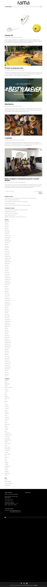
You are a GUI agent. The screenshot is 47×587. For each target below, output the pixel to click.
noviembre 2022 (8, 300)
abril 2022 (6, 312)
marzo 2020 (7, 356)
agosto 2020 (7, 347)
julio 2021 (6, 328)
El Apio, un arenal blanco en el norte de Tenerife (18, 209)
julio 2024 (6, 265)
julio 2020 (6, 349)
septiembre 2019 (8, 367)
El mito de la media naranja (10, 203)
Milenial (6, 441)
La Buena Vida (21, 139)
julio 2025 (6, 244)
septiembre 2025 (8, 240)
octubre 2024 (7, 260)
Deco (6, 399)
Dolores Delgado (9, 139)
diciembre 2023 (7, 277)
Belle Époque (7, 383)
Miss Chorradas (7, 443)
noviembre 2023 (8, 279)
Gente (6, 426)
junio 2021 (7, 330)
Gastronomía (7, 424)
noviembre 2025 (8, 237)
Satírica (6, 461)
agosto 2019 (7, 368)
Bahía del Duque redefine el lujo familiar (12, 199)
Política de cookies (20, 580)
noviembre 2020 (8, 342)
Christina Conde (9, 182)
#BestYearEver (9, 104)
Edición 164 (13, 215)
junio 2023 (7, 288)
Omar (6, 213)
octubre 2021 (7, 323)
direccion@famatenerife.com (15, 510)
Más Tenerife (7, 438)
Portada (6, 452)
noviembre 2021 (8, 321)
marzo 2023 (7, 293)
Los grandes (8, 138)
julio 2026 (6, 223)
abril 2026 (6, 228)
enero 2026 (7, 233)
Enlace (6, 410)
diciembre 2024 (7, 256)
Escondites (22, 70)
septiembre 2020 (8, 345)
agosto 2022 (7, 305)
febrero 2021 (7, 337)
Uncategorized (7, 466)
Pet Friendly (7, 450)
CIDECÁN (35, 585)
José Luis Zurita (11, 494)
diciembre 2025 (7, 235)
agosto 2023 (7, 284)
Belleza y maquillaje (8, 387)
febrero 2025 (7, 253)
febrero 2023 (7, 295)
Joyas (6, 431)
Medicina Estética (8, 440)
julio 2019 (6, 370)
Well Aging (7, 471)
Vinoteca (6, 468)
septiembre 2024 (8, 261)
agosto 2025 (7, 242)
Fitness (6, 420)
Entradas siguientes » (38, 191)
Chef (5, 392)
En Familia (6, 408)
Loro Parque (7, 436)
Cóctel (6, 394)
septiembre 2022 (8, 303)
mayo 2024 (7, 268)
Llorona (14, 211)
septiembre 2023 (8, 282)
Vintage (6, 469)
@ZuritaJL (16, 494)
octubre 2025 (7, 239)
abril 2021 (6, 333)
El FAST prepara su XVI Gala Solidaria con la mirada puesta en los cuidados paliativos (20, 198)
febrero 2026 (7, 232)
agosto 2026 (7, 221)
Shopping (6, 462)
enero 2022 (7, 317)
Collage (6, 396)
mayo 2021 (7, 331)
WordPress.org (7, 485)
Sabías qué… (7, 457)
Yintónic (6, 475)
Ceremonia (7, 390)
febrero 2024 (7, 274)
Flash (6, 422)
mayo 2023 (7, 289)
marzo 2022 (7, 314)
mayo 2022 (7, 310)
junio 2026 (7, 225)
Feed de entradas (8, 481)
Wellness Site (7, 473)
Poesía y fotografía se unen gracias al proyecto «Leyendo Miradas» (22, 179)
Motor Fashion (7, 447)
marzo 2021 (7, 335)
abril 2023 (6, 291)
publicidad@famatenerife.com (15, 511)
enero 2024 (7, 275)
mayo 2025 (7, 247)
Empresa (19, 106)
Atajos (6, 382)
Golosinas (20, 37)
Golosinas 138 (9, 35)
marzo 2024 (7, 272)
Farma (6, 415)
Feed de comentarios (9, 483)
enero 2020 (7, 359)
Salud (6, 459)
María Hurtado (7, 215)
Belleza (6, 385)
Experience (7, 413)
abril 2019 (6, 375)
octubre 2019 (7, 365)
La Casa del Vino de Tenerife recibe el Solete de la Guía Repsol (16, 201)
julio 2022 (6, 307)
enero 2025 (7, 254)
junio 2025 (7, 246)
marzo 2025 (7, 251)
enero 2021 (7, 338)
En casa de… (7, 406)
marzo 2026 (7, 230)
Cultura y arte (7, 397)
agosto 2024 (7, 263)
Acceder (6, 479)
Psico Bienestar (7, 454)
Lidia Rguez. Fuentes (10, 70)
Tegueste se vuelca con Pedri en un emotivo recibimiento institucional (18, 205)
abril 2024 (6, 270)
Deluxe (6, 401)
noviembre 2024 (8, 258)
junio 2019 (7, 372)
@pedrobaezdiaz (8, 497)
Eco (5, 403)
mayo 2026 (7, 226)
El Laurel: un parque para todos (14, 68)
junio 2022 (7, 309)
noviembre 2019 (8, 363)
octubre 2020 (7, 344)
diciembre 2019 (7, 361)
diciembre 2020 (7, 340)
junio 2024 (7, 267)
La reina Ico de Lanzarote (13, 213)
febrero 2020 (7, 358)
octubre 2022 (7, 302)
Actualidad (7, 380)
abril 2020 (6, 354)
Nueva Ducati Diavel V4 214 (21, 216)
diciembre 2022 (7, 298)
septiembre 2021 (8, 324)
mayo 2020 (7, 352)
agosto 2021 (7, 326)
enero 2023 (7, 296)
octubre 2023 (7, 281)
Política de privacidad (30, 580)
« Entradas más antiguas (9, 191)
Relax (6, 455)
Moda (6, 445)
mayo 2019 (7, 374)
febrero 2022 (7, 316)
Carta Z (6, 389)
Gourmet (6, 429)
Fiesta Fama (7, 419)
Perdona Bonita (8, 448)
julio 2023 (6, 286)
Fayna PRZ (7, 417)
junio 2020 (7, 351)
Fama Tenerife (9, 37)
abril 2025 (6, 249)
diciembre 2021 (7, 319)
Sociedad (6, 464)
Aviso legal (13, 580)
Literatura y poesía (22, 182)
